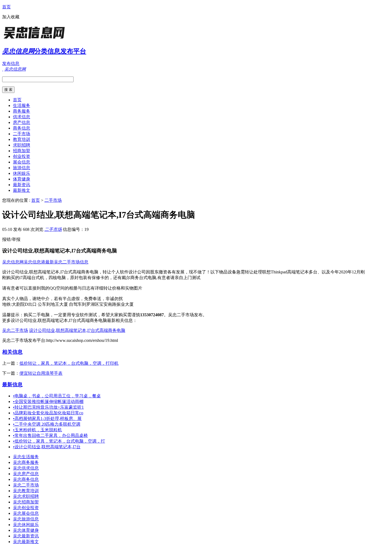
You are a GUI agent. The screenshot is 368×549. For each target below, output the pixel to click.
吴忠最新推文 (26, 541)
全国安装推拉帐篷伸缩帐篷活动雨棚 (48, 401)
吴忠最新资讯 (26, 536)
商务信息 (21, 128)
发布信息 (10, 63)
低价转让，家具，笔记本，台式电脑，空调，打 (59, 441)
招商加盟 (21, 150)
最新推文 (21, 190)
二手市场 (21, 133)
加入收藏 (10, 17)
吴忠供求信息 (26, 468)
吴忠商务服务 (26, 462)
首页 (6, 7)
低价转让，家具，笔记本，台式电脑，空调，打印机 (69, 363)
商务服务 (21, 111)
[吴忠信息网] (36, 39)
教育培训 (21, 139)
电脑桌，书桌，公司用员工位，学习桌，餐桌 (57, 396)
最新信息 (12, 384)
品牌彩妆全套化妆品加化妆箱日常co (48, 413)
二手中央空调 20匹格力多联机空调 (46, 424)
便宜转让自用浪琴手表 (41, 373)
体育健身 (21, 179)
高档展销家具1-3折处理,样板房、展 (47, 418)
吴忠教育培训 (26, 490)
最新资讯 (21, 184)
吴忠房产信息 (26, 473)
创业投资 (21, 156)
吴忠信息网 (13, 262)
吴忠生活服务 (26, 456)
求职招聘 (21, 145)
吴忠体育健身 (26, 530)
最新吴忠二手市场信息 (66, 262)
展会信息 (21, 162)
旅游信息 (21, 167)
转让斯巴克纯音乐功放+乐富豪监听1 (48, 407)
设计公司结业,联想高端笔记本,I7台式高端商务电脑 (77, 330)
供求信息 (21, 116)
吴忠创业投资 (26, 507)
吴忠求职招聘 (26, 496)
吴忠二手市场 (15, 330)
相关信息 (12, 352)
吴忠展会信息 (26, 513)
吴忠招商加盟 (26, 502)
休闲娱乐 (21, 173)
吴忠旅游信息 (26, 519)
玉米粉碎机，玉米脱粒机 (37, 430)
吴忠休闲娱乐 (26, 524)
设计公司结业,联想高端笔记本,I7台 (47, 446)
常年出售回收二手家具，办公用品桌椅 (50, 435)
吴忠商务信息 (26, 479)
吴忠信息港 (34, 262)
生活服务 (21, 105)
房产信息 (21, 122)
